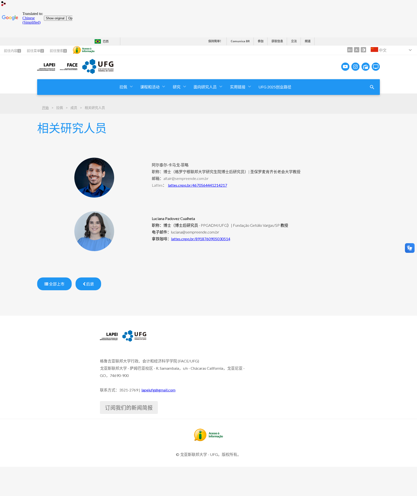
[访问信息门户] (208, 439)
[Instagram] (355, 67)
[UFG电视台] (376, 67)
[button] (123, 87)
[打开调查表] (372, 87)
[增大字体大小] (350, 49)
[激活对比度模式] (363, 49)
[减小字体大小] (356, 49)
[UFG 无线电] (365, 67)
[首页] (46, 70)
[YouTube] (345, 67)
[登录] (3, 4)
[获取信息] (84, 50)
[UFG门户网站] (97, 72)
